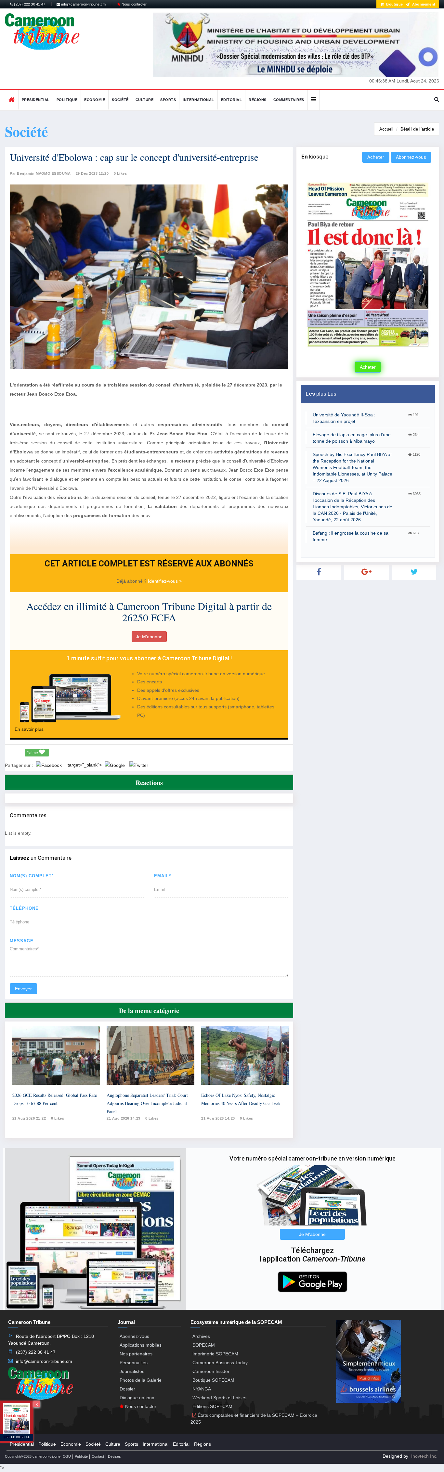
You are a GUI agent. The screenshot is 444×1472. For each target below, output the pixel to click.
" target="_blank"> (84, 765)
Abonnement (423, 4)
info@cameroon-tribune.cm (83, 4)
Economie (94, 100)
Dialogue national (137, 1397)
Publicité (81, 1456)
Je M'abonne (149, 636)
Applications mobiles (141, 1345)
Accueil (386, 129)
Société (120, 100)
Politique (67, 100)
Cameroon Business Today (220, 1362)
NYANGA (201, 1388)
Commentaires (288, 100)
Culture (145, 100)
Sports (168, 100)
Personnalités (134, 1362)
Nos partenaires (136, 1353)
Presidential (36, 100)
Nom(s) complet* (32, 875)
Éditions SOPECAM (212, 1406)
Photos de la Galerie (141, 1380)
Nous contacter (133, 4)
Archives (201, 1336)
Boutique (394, 4)
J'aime (33, 753)
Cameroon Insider (210, 1371)
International (198, 100)
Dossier (127, 1388)
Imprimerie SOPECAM (215, 1353)
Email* (162, 875)
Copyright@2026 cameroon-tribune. (33, 1456)
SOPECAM (203, 1345)
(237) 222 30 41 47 (29, 4)
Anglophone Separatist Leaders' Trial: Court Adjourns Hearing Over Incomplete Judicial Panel (147, 1103)
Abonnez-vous (411, 157)
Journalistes (132, 1371)
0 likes (57, 1118)
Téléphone (24, 908)
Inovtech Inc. (424, 1456)
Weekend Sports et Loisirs (219, 1397)
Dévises (114, 1456)
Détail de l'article (417, 129)
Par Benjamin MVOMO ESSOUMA (40, 173)
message (21, 940)
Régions (258, 100)
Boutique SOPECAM (213, 1380)
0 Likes (120, 173)
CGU (67, 1456)
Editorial (231, 100)
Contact (98, 1456)
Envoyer (23, 988)
